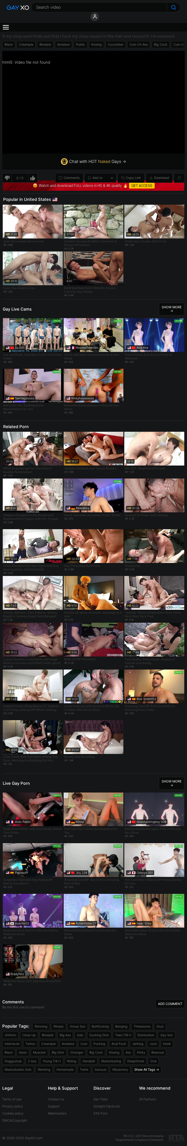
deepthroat (135, 1061)
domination (146, 1035)
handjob (89, 1061)
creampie (26, 44)
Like (33, 178)
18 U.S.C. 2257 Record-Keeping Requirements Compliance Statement (139, 1137)
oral (153, 1061)
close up (29, 1035)
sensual (100, 1069)
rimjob (59, 1026)
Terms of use (11, 1099)
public (80, 44)
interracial (12, 1044)
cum (84, 1044)
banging (121, 1026)
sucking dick (99, 1035)
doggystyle (13, 1061)
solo (80, 1035)
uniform (10, 1035)
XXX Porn (100, 1113)
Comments (72, 178)
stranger (76, 1052)
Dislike (7, 178)
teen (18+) (123, 1035)
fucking (99, 1044)
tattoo (30, 1044)
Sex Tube (100, 1099)
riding (71, 1061)
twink (84, 1069)
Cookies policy (12, 1113)
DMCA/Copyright (14, 1120)
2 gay (32, 1061)
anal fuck (119, 1044)
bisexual (157, 1052)
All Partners (147, 1099)
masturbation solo (18, 1069)
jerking (137, 1044)
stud (160, 1026)
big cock (160, 44)
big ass (65, 1035)
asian (23, 1052)
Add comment (170, 1004)
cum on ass (139, 44)
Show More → (172, 309)
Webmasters (57, 1113)
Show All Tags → (146, 1069)
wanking (44, 1069)
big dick (58, 1052)
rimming (41, 1026)
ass (128, 1052)
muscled (39, 1052)
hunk (167, 1044)
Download (161, 178)
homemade (65, 1069)
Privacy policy (12, 1106)
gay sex (166, 1035)
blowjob (45, 44)
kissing (96, 44)
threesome (142, 1026)
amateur (63, 44)
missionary (120, 1069)
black (9, 44)
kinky (141, 1052)
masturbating (111, 1061)
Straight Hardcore (107, 1106)
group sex (78, 1026)
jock (153, 1044)
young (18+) (52, 1061)
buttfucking (100, 1026)
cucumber (115, 44)
